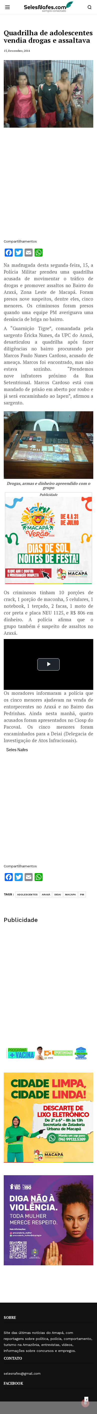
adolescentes (27, 894)
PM (82, 894)
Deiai (57, 894)
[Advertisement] (48, 186)
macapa (70, 894)
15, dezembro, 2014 (17, 51)
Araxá (46, 894)
